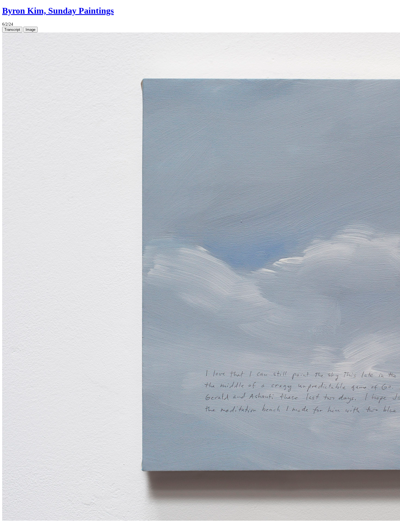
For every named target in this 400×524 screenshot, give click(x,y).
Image (30, 30)
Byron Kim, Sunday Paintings (58, 11)
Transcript (12, 30)
